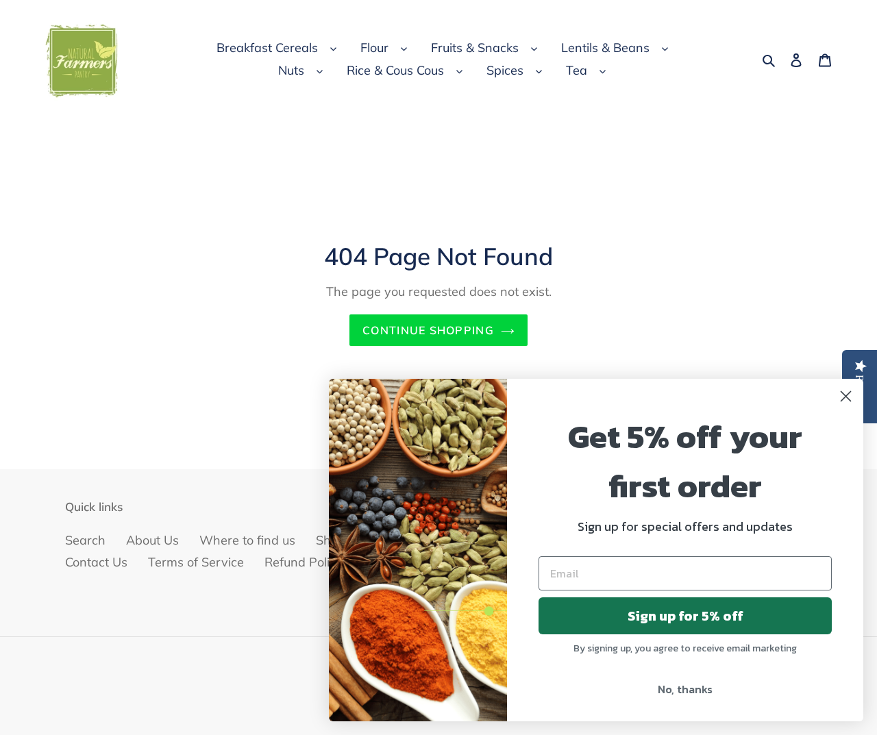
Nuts (291, 70)
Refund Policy (303, 562)
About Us (152, 540)
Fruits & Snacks (475, 47)
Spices (504, 70)
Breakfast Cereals (267, 47)
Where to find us (247, 540)
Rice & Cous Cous (395, 70)
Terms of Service (196, 562)
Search (85, 540)
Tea (576, 70)
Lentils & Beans (605, 47)
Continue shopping (428, 330)
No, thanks (685, 689)
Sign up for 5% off (685, 616)
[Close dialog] (846, 396)
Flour (374, 47)
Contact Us (96, 562)
